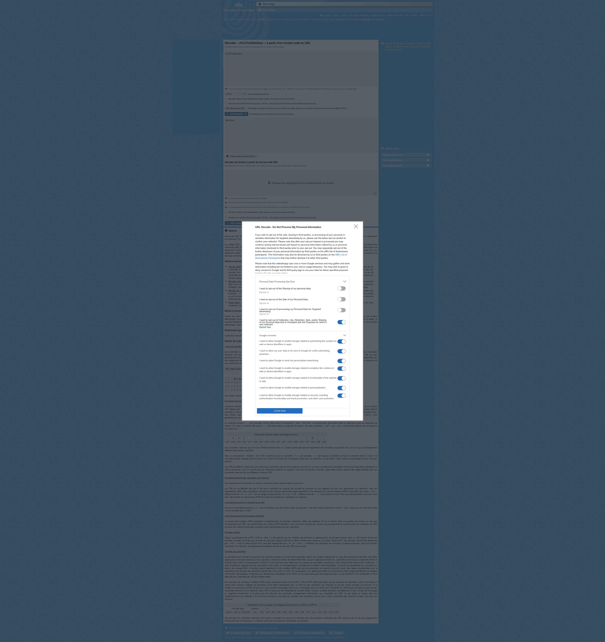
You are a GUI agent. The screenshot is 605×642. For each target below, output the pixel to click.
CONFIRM (280, 411)
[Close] (357, 227)
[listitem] (302, 281)
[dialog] (302, 321)
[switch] (341, 288)
